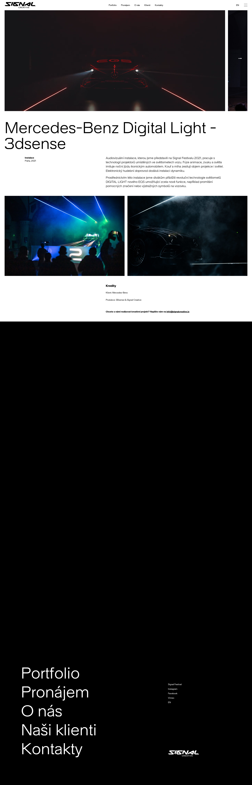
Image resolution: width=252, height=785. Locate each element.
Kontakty (159, 5)
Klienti (147, 5)
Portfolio (113, 5)
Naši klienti (59, 729)
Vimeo (171, 698)
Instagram (172, 689)
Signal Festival (175, 684)
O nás (137, 5)
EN (237, 5)
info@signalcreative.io (178, 311)
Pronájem (125, 5)
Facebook (172, 693)
